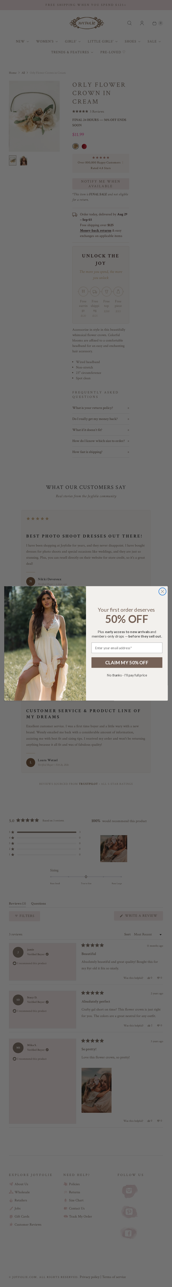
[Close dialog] (162, 591)
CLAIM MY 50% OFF (127, 662)
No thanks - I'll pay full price (127, 675)
